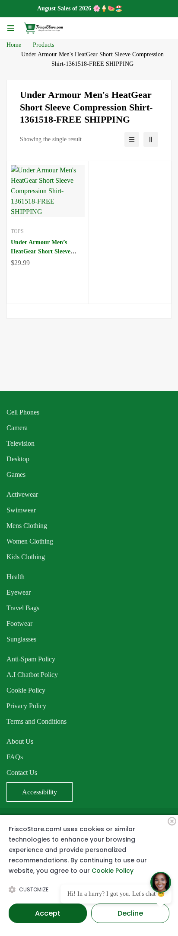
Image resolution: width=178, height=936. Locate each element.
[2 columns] (150, 139)
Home (13, 45)
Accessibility (39, 792)
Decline (130, 913)
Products (43, 45)
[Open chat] (160, 882)
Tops (17, 231)
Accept (47, 913)
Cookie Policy (113, 870)
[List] (131, 139)
